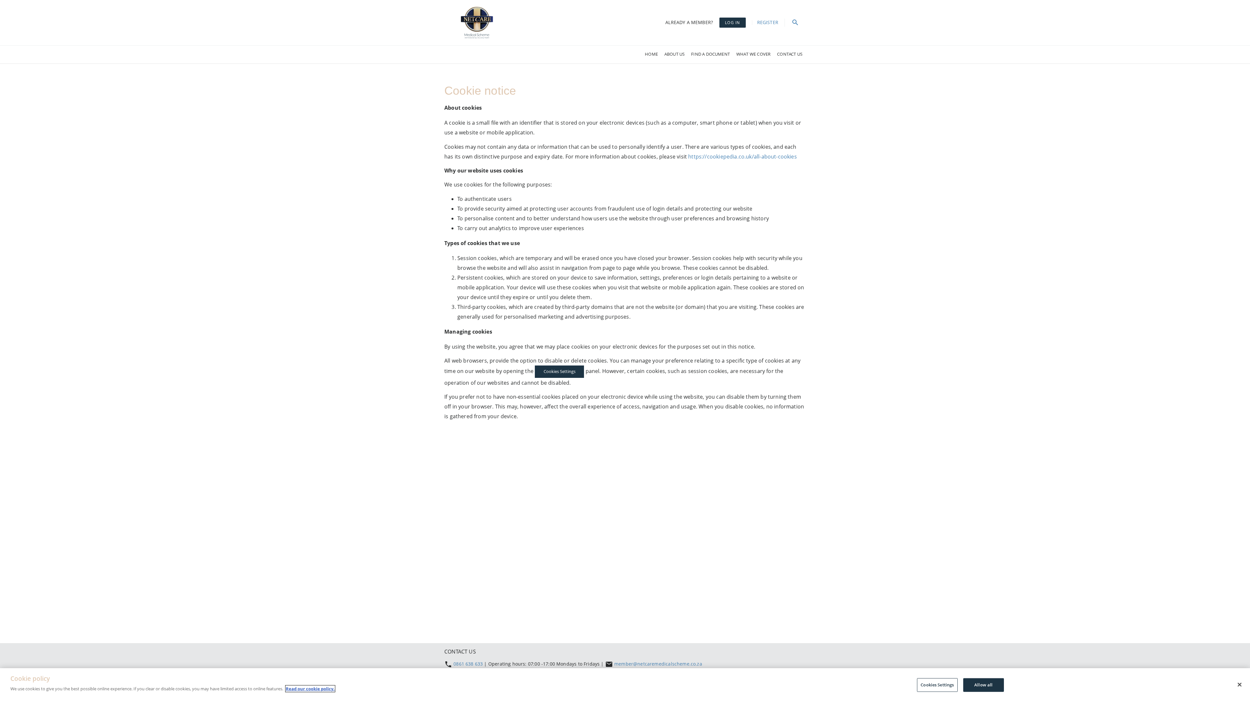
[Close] (1239, 685)
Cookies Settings (560, 371)
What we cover (753, 54)
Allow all (983, 685)
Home (651, 54)
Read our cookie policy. (310, 689)
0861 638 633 (468, 664)
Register (767, 22)
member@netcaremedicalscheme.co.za (658, 664)
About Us (674, 54)
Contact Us (789, 54)
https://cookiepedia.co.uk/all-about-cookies (742, 156)
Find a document (710, 54)
